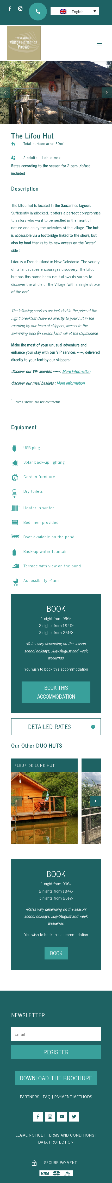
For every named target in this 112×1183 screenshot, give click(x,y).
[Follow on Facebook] (10, 8)
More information (76, 371)
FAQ (47, 1096)
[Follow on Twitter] (74, 1117)
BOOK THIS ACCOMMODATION (56, 692)
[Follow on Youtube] (62, 1117)
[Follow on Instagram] (20, 8)
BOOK (56, 953)
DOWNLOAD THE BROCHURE (56, 1078)
